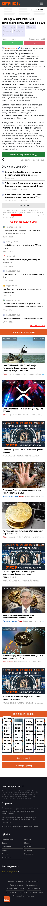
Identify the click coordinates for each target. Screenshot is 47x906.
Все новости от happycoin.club (32, 159)
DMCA (6, 899)
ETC (11, 794)
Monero (34, 791)
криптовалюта (9, 27)
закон (32, 374)
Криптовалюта (7, 839)
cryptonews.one (13, 227)
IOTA (10, 793)
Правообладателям (34, 889)
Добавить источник (15, 881)
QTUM (18, 798)
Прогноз (27, 847)
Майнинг (27, 843)
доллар (12, 537)
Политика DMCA (10, 892)
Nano (29, 798)
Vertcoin (24, 794)
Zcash (6, 793)
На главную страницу (23, 765)
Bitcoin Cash (25, 793)
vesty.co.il (10, 256)
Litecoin (21, 455)
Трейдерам (19, 31)
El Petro (15, 793)
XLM (14, 794)
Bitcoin (21, 27)
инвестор (7, 31)
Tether (32, 793)
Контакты (30, 896)
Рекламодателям (16, 885)
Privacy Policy (38, 892)
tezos (21, 796)
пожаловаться (17, 215)
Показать (5, 822)
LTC (27, 455)
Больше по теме (37, 325)
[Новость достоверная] (12, 43)
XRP (19, 793)
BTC (20, 580)
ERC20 (7, 794)
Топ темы (5, 854)
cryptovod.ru (12, 285)
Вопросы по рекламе (10, 872)
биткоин (31, 27)
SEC (38, 415)
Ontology (26, 796)
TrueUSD (4, 798)
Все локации (6, 857)
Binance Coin (32, 794)
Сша (5, 374)
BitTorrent (24, 798)
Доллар (4, 843)
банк (43, 537)
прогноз (32, 661)
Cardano (11, 796)
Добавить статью (32, 881)
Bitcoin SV (5, 796)
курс (25, 374)
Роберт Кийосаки (11, 496)
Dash (36, 793)
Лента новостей (23, 758)
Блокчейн (28, 850)
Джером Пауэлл (10, 621)
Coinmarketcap (10, 455)
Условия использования (15, 889)
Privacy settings (18, 896)
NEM (3, 794)
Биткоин (27, 839)
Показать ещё (23, 205)
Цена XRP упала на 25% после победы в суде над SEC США (23, 318)
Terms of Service (24, 892)
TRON (29, 791)
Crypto (36, 580)
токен (26, 415)
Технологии (6, 847)
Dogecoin (33, 796)
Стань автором (31, 885)
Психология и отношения (13, 35)
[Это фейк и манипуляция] (34, 43)
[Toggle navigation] (41, 3)
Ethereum (10, 791)
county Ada (8, 661)
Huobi (17, 796)
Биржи (4, 850)
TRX (3, 793)
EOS (20, 791)
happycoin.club (13, 241)
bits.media (34, 455)
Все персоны (29, 854)
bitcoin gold (11, 798)
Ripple (38, 374)
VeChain (19, 794)
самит (36, 537)
